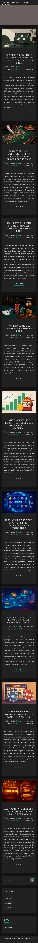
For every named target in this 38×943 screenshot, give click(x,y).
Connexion (8, 927)
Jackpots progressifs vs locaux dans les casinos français (19, 811)
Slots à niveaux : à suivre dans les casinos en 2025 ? (19, 620)
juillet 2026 (8, 903)
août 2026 (8, 899)
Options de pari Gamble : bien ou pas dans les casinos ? (19, 714)
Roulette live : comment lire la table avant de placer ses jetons (19, 155)
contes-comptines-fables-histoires (15, 3)
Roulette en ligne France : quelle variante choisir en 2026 (19, 227)
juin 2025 (8, 907)
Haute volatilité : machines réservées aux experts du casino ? (19, 424)
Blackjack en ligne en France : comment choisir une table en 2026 (19, 59)
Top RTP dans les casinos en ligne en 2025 (19, 328)
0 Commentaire (27, 69)
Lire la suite (19, 113)
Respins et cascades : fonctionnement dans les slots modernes (19, 524)
